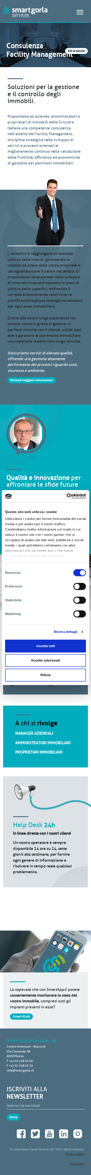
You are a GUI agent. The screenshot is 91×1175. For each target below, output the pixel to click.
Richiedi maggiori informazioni (31, 380)
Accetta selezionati (45, 660)
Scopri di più (21, 1016)
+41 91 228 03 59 (21, 1061)
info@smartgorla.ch (20, 1070)
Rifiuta (45, 675)
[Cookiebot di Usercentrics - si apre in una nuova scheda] (66, 496)
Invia (13, 1117)
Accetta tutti (45, 646)
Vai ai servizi (76, 51)
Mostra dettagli (66, 632)
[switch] (79, 586)
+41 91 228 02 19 (21, 1066)
